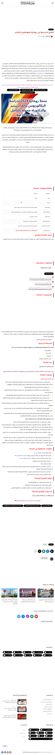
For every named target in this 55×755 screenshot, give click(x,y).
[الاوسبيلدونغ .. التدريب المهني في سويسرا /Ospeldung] (21, 702)
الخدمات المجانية (48, 706)
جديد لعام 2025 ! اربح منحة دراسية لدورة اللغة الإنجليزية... (28, 600)
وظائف (7, 655)
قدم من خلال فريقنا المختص (32, 505)
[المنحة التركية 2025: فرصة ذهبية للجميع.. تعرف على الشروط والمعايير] (9, 592)
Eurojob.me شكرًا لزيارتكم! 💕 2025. (30, 752)
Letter (48, 652)
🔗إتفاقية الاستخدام (47, 709)
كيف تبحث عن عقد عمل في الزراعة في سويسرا (10, 709)
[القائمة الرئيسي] (53, 3)
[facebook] (23, 616)
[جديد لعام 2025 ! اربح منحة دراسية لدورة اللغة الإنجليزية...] (27, 592)
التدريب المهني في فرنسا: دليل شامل (43, 283)
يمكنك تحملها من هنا (39, 453)
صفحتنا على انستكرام (40, 90)
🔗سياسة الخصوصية (47, 711)
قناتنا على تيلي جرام (26, 90)
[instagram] (27, 616)
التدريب (27, 652)
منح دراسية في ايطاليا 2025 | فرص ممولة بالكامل (40, 278)
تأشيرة (37, 655)
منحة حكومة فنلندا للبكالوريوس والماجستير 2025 (46, 600)
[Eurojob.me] (27, 3)
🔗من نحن (49, 713)
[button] (47, 551)
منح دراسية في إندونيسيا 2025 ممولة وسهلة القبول (40, 288)
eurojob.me (40, 73)
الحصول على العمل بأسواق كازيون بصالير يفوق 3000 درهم (9, 716)
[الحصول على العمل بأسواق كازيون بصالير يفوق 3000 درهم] (21, 716)
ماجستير (18, 655)
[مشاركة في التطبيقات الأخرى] (35, 551)
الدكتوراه (7, 652)
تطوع (28, 655)
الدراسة (51, 29)
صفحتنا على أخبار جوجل (27, 92)
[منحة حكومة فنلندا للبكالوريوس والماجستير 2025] (46, 592)
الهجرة (47, 655)
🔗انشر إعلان (49, 704)
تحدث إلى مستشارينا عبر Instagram (12, 505)
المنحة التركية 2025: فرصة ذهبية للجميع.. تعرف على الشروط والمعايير (9, 601)
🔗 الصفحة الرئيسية (47, 699)
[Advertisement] (27, 18)
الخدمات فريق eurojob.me (46, 702)
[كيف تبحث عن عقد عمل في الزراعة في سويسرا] (21, 709)
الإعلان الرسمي (47, 505)
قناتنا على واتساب (13, 90)
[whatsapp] (32, 616)
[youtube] (36, 616)
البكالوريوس (38, 652)
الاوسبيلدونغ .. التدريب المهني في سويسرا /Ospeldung (9, 701)
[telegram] (18, 616)
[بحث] (2, 3)
